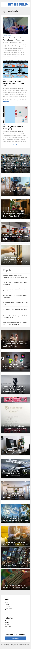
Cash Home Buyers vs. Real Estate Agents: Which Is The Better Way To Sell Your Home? (15, 259)
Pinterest (7, 624)
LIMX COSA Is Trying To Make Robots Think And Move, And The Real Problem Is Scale (14, 389)
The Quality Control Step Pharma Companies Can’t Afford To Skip (15, 236)
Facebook (7, 621)
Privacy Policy (8, 608)
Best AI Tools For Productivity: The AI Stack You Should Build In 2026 (15, 366)
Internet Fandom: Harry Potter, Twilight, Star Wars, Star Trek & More (13, 84)
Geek (4, 79)
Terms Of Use (8, 610)
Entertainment (7, 35)
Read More (16, 56)
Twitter (7, 622)
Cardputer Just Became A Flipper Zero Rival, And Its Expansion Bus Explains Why (15, 586)
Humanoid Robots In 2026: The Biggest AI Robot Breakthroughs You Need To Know (15, 343)
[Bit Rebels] (16, 5)
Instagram (8, 626)
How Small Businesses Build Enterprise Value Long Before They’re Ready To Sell (14, 214)
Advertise (7, 606)
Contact (7, 604)
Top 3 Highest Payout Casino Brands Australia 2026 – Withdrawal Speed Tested (15, 543)
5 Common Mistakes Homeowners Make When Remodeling (13, 495)
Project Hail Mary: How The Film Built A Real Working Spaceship (14, 565)
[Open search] (28, 3)
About (6, 602)
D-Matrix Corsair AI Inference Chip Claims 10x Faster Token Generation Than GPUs (14, 428)
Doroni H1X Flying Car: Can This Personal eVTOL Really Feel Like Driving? (15, 473)
